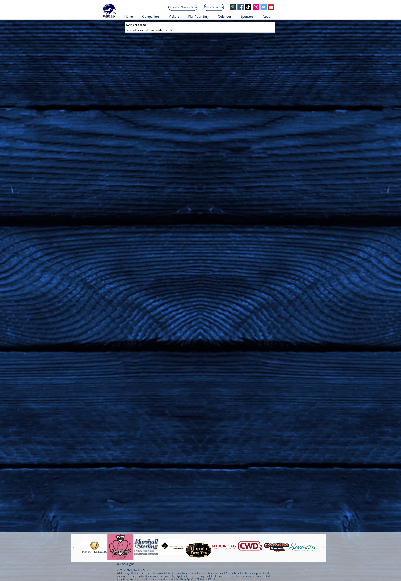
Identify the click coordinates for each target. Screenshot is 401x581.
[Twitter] (263, 7)
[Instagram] (256, 7)
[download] (233, 7)
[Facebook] (240, 7)
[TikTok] (248, 7)
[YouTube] (271, 7)
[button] (154, 16)
